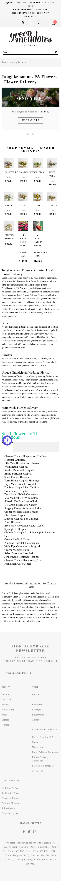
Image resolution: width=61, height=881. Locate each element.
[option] (30, 109)
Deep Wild (52, 174)
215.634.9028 (34, 2)
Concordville (37, 855)
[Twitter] (29, 831)
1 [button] (28, 134)
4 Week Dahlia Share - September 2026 (38, 245)
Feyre (23, 205)
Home (5, 62)
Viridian (38, 172)
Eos (38, 205)
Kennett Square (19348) (24, 847)
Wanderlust (23, 172)
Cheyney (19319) (23, 859)
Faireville (9, 172)
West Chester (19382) (13, 851)
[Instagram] (34, 831)
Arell (9, 205)
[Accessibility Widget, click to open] (7, 440)
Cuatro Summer (9, 237)
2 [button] (33, 134)
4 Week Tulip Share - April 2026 (23, 245)
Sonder (52, 205)
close (59, 2)
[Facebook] (24, 831)
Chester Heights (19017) (17, 855)
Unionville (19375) (47, 847)
